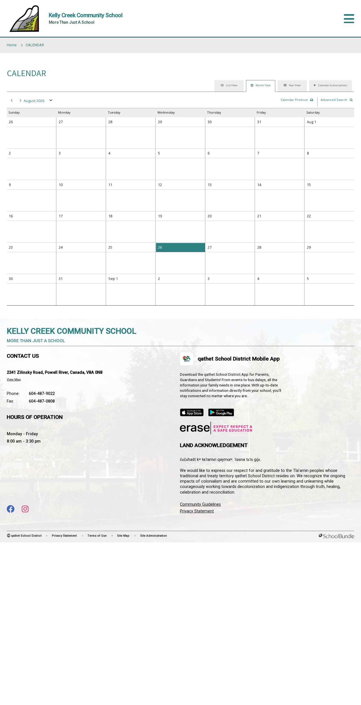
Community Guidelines (200, 504)
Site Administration (153, 536)
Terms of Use (97, 536)
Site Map (123, 536)
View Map (14, 379)
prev (11, 101)
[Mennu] (349, 18)
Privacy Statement (197, 511)
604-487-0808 (42, 401)
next (20, 101)
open (51, 101)
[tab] (229, 86)
